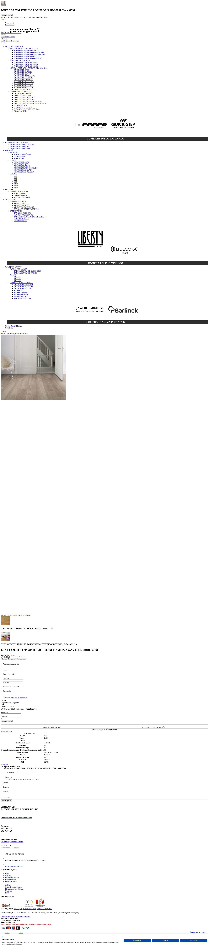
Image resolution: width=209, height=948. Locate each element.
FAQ (7, 893)
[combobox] (11, 34)
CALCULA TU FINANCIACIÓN (153, 727)
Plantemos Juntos (11, 881)
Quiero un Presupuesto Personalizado (14, 659)
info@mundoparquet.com (14, 866)
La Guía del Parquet (12, 877)
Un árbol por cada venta (12, 842)
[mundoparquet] (25, 32)
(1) (11, 656)
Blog (7, 873)
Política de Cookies (29, 909)
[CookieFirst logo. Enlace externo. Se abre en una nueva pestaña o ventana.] (2, 937)
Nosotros (8, 875)
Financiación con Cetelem (14, 889)
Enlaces (3, 19)
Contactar (8, 891)
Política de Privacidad (19, 697)
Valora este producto (19, 656)
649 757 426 (19, 854)
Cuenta (3, 332)
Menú (3, 43)
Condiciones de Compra (13, 887)
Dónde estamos (10, 879)
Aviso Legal (18, 909)
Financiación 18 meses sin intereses (16, 818)
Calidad (8, 885)
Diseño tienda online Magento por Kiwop (15, 916)
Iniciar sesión (9, 25)
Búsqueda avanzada (8, 37)
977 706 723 (9, 854)
